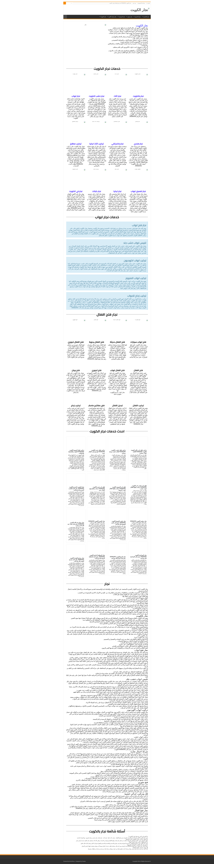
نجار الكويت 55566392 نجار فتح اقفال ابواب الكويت (120, 3)
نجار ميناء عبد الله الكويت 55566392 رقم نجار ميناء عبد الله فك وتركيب (76, 515)
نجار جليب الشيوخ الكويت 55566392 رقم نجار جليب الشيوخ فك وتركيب (118, 513)
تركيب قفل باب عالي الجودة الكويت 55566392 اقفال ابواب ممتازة (139, 442)
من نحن (134, 3)
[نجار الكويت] (139, 9)
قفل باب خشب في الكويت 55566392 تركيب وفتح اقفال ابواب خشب (138, 478)
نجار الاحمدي (138, 16)
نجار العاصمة (146, 16)
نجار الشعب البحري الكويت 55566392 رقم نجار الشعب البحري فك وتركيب (76, 479)
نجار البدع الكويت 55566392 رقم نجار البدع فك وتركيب (118, 557)
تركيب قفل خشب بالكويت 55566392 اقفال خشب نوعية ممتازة (117, 442)
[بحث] (64, 3)
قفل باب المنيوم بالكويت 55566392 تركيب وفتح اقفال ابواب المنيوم (117, 479)
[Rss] (74, 3)
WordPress (72, 861)
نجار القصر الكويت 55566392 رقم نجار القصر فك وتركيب (96, 512)
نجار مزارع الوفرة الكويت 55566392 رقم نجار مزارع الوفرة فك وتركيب (76, 559)
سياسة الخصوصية (141, 3)
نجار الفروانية (122, 16)
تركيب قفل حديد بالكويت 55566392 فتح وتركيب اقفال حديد (97, 442)
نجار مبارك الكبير (112, 16)
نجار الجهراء (103, 16)
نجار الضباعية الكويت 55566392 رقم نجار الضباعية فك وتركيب (138, 557)
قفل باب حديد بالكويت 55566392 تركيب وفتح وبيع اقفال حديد (97, 479)
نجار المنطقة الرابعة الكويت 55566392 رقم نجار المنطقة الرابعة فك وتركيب (97, 557)
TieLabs (84, 861)
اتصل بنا (148, 3)
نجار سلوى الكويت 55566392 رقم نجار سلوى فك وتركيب (138, 512)
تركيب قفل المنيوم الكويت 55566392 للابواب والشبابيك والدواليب (76, 442)
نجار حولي (130, 16)
